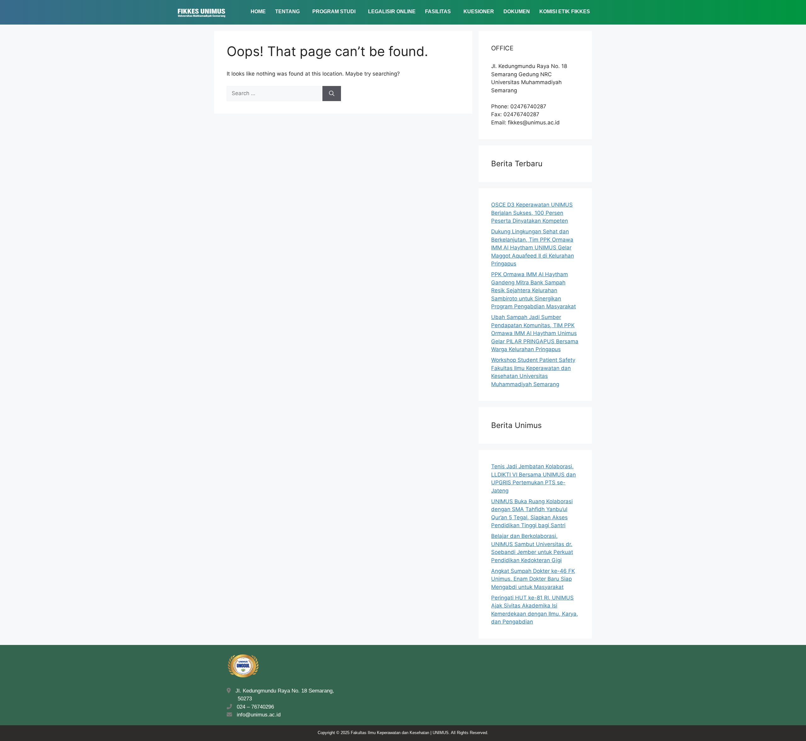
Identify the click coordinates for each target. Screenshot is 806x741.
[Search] (331, 93)
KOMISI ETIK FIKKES (564, 11)
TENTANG (287, 11)
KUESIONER (478, 11)
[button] (289, 11)
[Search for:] (274, 93)
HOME (258, 11)
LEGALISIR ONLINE (392, 11)
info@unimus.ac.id (259, 715)
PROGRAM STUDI (333, 11)
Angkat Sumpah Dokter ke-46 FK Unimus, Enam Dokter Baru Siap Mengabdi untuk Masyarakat (533, 579)
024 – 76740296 (254, 707)
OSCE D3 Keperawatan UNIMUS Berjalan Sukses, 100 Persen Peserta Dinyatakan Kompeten (532, 213)
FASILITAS (438, 11)
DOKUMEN (516, 11)
